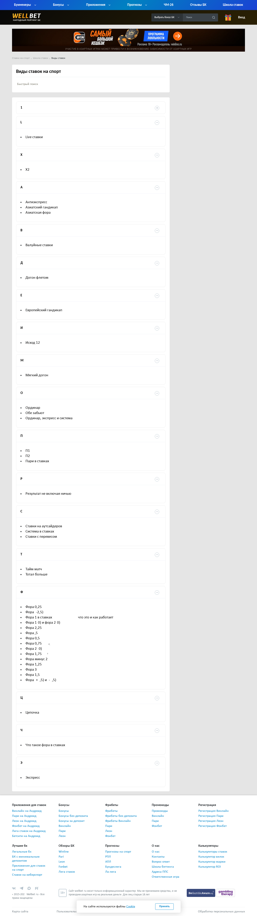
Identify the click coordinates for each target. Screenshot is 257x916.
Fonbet (63, 866)
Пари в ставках (37, 461)
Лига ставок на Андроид (29, 831)
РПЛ (108, 856)
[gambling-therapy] (225, 892)
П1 (27, 451)
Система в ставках (39, 531)
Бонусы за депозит (72, 821)
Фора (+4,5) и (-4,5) (40, 680)
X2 (27, 170)
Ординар (32, 408)
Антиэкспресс (36, 202)
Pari (61, 856)
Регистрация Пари (210, 816)
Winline (64, 851)
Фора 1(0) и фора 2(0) (42, 623)
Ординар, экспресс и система (48, 418)
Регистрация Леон (210, 821)
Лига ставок (67, 871)
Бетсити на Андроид (26, 836)
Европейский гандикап (43, 310)
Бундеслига (113, 866)
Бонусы (64, 811)
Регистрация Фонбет (212, 826)
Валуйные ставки (39, 245)
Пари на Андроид (24, 816)
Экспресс (32, 778)
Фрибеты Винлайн (118, 821)
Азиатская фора (38, 213)
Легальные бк (21, 851)
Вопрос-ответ (161, 861)
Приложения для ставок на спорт (28, 867)
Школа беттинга (163, 866)
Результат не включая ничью (48, 494)
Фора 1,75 (33, 654)
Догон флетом (36, 278)
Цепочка (32, 713)
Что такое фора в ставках (45, 745)
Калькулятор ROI (209, 866)
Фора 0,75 (33, 644)
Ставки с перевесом (41, 537)
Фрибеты (111, 811)
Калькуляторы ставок (212, 851)
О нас (156, 851)
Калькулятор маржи (211, 861)
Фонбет (110, 836)
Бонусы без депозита (73, 816)
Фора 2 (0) (33, 649)
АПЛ (108, 861)
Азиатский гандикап (41, 207)
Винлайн (65, 826)
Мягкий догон (36, 375)
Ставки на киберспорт (27, 874)
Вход (241, 17)
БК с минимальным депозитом (26, 858)
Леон (62, 836)
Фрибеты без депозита (121, 816)
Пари (62, 831)
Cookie (130, 906)
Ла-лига (110, 871)
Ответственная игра (165, 876)
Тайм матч (33, 569)
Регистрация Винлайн (213, 811)
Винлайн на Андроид (27, 811)
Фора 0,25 (33, 607)
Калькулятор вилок (211, 856)
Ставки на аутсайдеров (43, 526)
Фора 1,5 (32, 675)
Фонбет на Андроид (26, 826)
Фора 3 (31, 670)
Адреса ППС (160, 871)
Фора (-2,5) (34, 612)
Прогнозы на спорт (118, 851)
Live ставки (34, 137)
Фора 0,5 (32, 638)
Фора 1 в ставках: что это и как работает (69, 617)
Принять (164, 906)
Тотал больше (36, 574)
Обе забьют (34, 413)
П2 (27, 456)
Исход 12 (32, 343)
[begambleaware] (201, 892)
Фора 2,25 (33, 628)
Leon (62, 861)
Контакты (158, 856)
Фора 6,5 (31, 633)
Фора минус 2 (36, 659)
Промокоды (160, 811)
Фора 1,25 (33, 664)
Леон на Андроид (24, 821)
